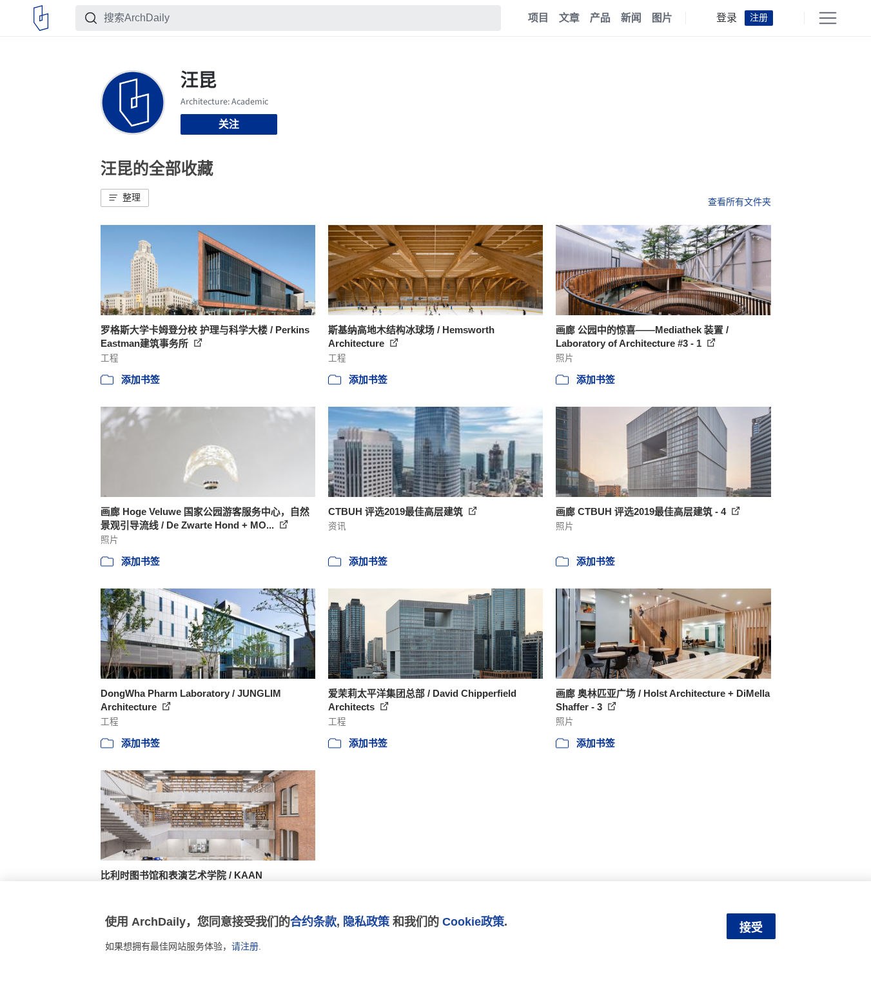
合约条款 (313, 921)
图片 (662, 18)
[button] (125, 198)
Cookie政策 (473, 921)
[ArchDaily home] (41, 18)
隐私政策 (366, 921)
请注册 (245, 946)
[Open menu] (827, 18)
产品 (600, 18)
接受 (751, 927)
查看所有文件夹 (739, 201)
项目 (538, 18)
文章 (569, 18)
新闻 (631, 18)
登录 (726, 18)
